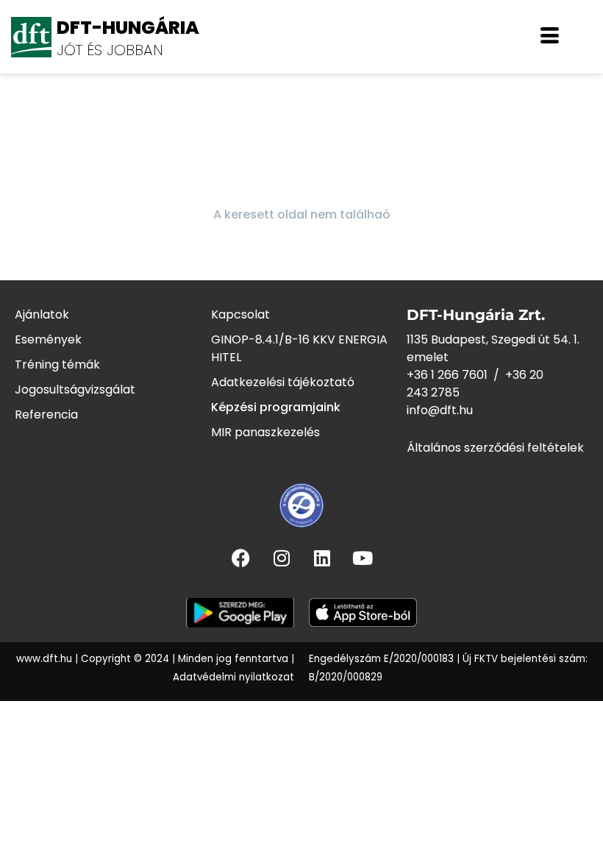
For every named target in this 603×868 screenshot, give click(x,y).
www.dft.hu (44, 659)
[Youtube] (362, 557)
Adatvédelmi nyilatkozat (233, 677)
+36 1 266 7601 (447, 374)
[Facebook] (241, 557)
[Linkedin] (322, 557)
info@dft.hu (440, 410)
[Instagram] (281, 557)
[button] (549, 37)
